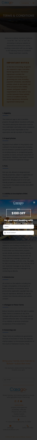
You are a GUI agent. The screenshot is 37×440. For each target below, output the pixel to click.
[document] (18, 220)
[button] (34, 202)
